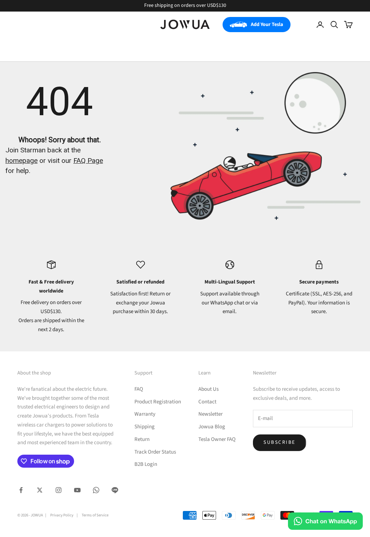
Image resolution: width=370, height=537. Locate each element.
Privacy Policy (61, 515)
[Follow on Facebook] (21, 490)
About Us (208, 389)
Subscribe (279, 442)
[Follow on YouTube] (77, 490)
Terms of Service (95, 515)
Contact (207, 402)
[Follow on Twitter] (39, 490)
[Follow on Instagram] (58, 490)
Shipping (144, 426)
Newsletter (210, 414)
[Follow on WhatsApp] (96, 490)
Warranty (144, 414)
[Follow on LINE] (115, 490)
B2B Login (145, 464)
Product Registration (157, 402)
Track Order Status (155, 452)
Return (142, 439)
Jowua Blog (211, 426)
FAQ (138, 389)
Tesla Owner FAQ (217, 439)
